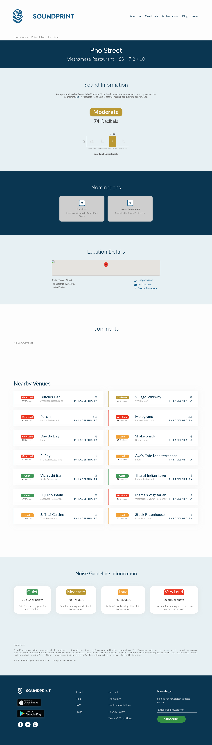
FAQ (78, 705)
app (77, 97)
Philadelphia (38, 37)
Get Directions (145, 285)
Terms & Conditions (120, 718)
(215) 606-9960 (145, 281)
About (134, 16)
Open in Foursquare (147, 288)
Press (195, 16)
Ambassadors (170, 16)
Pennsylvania (21, 37)
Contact (113, 692)
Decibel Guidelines (119, 705)
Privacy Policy (116, 712)
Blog (185, 16)
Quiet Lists (151, 16)
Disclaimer (114, 699)
